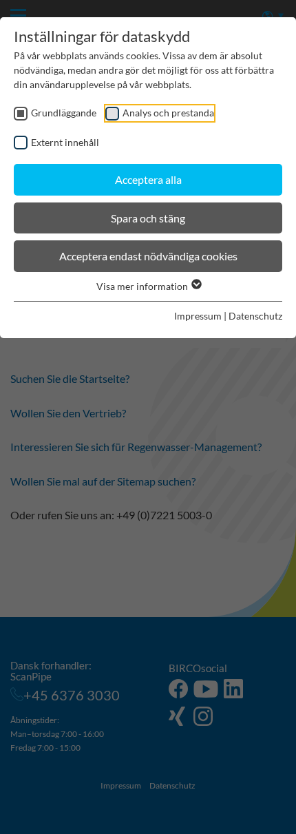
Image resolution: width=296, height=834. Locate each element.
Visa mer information (143, 286)
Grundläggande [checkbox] (63, 112)
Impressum (198, 316)
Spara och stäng (148, 218)
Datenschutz (255, 316)
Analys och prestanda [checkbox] (168, 112)
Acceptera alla (148, 179)
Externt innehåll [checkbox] (65, 142)
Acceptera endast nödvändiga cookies (148, 255)
